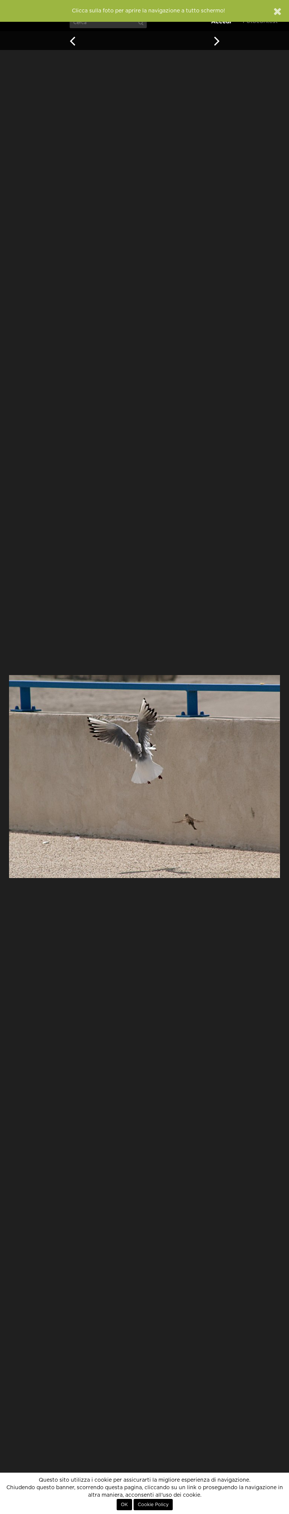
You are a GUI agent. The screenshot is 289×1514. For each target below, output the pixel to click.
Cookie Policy (153, 1504)
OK (124, 1504)
